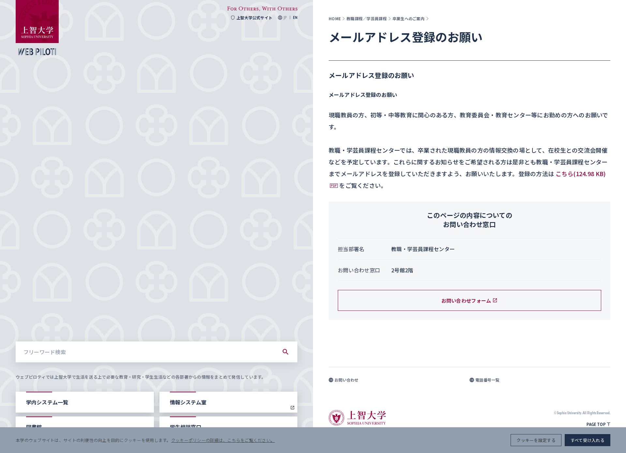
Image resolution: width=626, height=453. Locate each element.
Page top (596, 424)
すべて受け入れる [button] (587, 440)
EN (295, 17)
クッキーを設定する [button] (535, 440)
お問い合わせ (347, 380)
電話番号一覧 (487, 380)
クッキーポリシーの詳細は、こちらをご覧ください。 (223, 440)
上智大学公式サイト (254, 17)
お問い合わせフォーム (466, 300)
